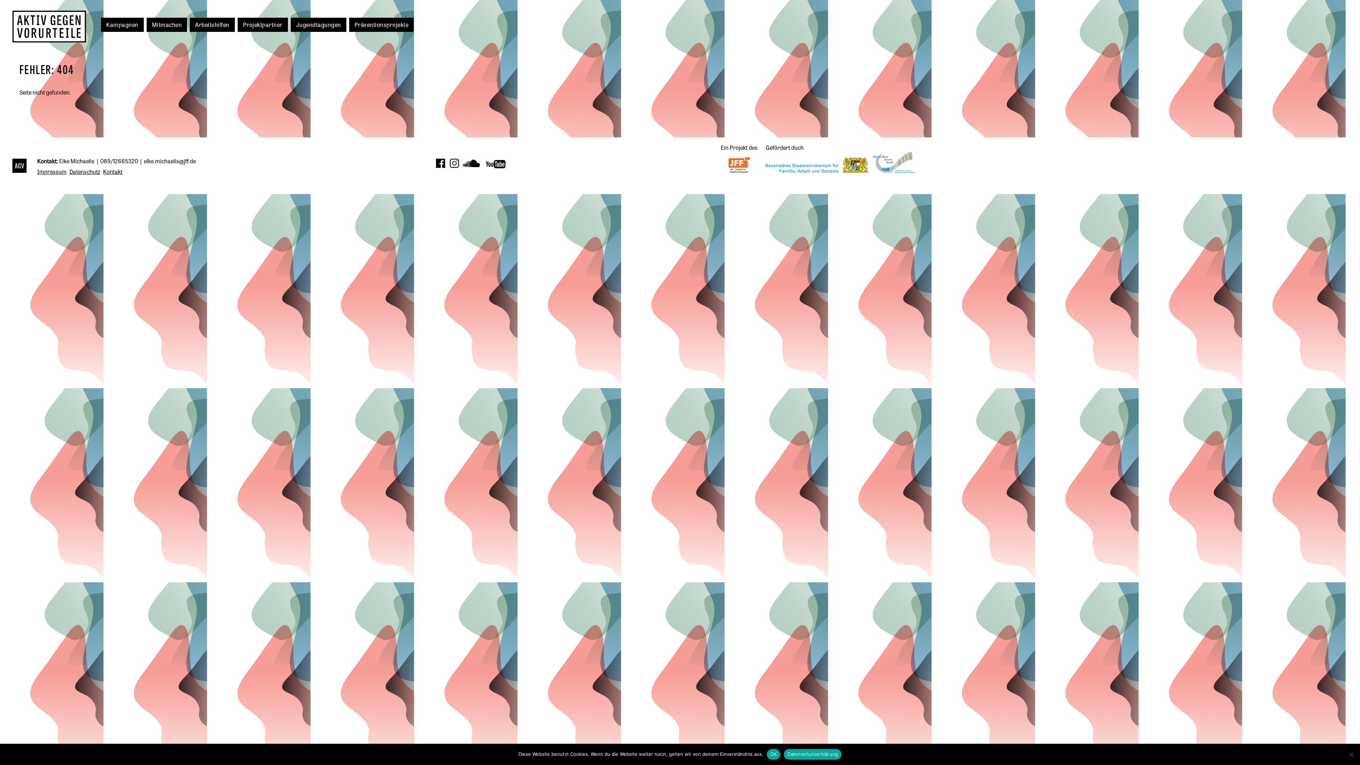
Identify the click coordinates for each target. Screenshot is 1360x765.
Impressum (52, 171)
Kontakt (113, 171)
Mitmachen (167, 24)
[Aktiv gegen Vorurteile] (21, 167)
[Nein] (1351, 754)
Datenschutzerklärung (812, 754)
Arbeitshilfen (212, 24)
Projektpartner (263, 24)
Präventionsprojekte (382, 24)
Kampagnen (122, 24)
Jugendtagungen (318, 24)
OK (773, 754)
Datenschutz (84, 171)
